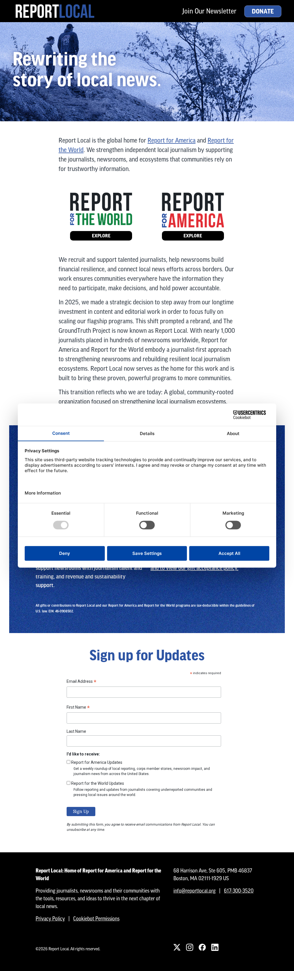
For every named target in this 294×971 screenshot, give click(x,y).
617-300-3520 (239, 891)
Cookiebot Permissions (96, 919)
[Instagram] (189, 947)
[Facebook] (202, 947)
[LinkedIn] (214, 947)
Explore (101, 235)
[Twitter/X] (177, 947)
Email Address (81, 682)
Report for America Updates (96, 762)
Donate (263, 11)
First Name (78, 708)
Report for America (172, 140)
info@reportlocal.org (194, 891)
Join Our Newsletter (209, 11)
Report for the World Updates (97, 783)
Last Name (76, 731)
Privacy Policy (50, 919)
